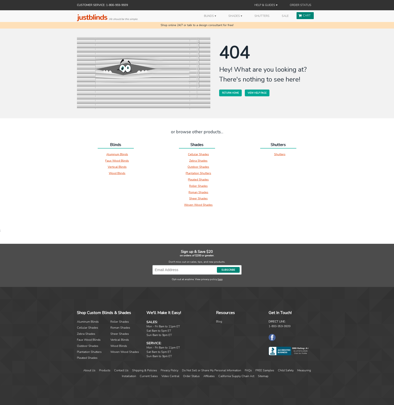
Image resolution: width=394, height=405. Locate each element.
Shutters (261, 16)
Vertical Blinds (117, 167)
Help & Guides (264, 5)
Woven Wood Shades (198, 205)
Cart (307, 15)
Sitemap (263, 376)
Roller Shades (198, 186)
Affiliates (209, 376)
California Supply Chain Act (236, 376)
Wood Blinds (117, 173)
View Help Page (257, 92)
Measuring (304, 370)
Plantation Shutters (198, 173)
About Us (89, 370)
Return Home (230, 92)
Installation (129, 376)
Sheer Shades (198, 198)
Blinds (209, 16)
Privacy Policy (169, 370)
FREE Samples (264, 370)
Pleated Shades (198, 180)
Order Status (300, 5)
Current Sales (149, 376)
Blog (219, 321)
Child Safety (286, 370)
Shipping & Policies (144, 370)
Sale (285, 16)
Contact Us (121, 370)
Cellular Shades (198, 154)
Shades (234, 16)
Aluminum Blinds (117, 154)
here (220, 279)
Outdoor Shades (198, 167)
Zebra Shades (198, 161)
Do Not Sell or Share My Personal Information (211, 370)
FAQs (248, 370)
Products (104, 370)
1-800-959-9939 (279, 326)
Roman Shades (198, 192)
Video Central (170, 376)
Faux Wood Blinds (117, 161)
